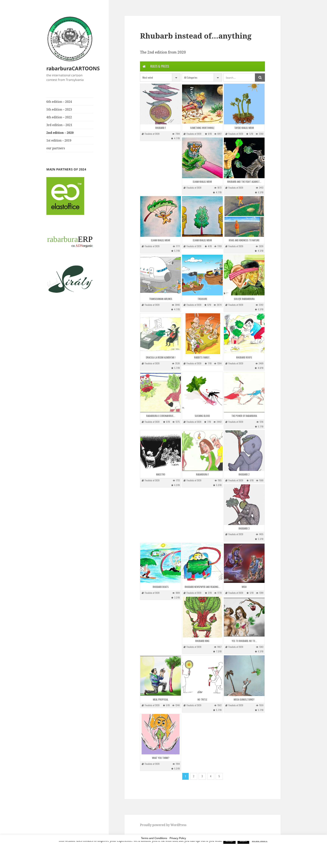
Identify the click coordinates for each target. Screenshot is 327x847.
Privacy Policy (178, 838)
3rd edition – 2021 (59, 125)
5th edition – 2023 (59, 109)
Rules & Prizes (159, 66)
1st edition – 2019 (58, 140)
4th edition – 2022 (59, 117)
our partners (55, 148)
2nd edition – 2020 (60, 133)
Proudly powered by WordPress (163, 825)
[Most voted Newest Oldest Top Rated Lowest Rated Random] (160, 77)
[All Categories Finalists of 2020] (202, 77)
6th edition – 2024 (59, 102)
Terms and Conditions (154, 838)
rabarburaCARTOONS (73, 68)
